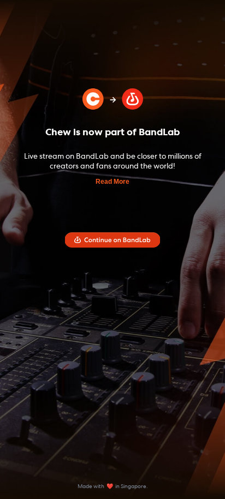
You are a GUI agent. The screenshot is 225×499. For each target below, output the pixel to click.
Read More (112, 181)
